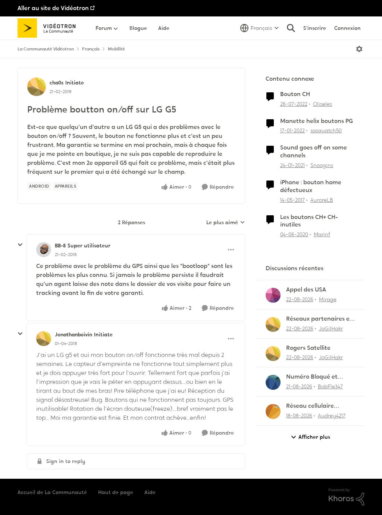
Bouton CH (295, 94)
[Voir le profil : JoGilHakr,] (273, 324)
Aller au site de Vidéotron (53, 8)
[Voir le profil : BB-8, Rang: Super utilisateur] (43, 249)
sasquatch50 (326, 130)
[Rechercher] (290, 28)
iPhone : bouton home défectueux (310, 186)
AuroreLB (321, 200)
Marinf (322, 234)
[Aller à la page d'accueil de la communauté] (49, 28)
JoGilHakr (331, 328)
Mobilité (116, 49)
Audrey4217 (331, 415)
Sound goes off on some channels (313, 151)
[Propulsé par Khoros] (346, 497)
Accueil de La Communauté (52, 492)
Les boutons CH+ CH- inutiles (309, 221)
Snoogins (321, 165)
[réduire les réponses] (20, 244)
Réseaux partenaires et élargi (319, 319)
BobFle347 (330, 386)
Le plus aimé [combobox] (225, 222)
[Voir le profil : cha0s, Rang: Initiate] (36, 86)
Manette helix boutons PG (316, 121)
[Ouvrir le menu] (359, 49)
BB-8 (60, 245)
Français (91, 49)
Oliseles (322, 104)
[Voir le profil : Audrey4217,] (273, 411)
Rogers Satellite (308, 348)
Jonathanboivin (73, 334)
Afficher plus (314, 437)
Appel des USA (306, 289)
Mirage (327, 299)
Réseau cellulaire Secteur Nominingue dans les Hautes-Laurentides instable (315, 406)
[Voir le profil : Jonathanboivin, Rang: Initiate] (43, 338)
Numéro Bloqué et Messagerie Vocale (312, 377)
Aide (150, 492)
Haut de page (115, 492)
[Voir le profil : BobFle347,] (273, 382)
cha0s (56, 82)
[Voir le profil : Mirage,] (273, 295)
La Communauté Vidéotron (46, 49)
